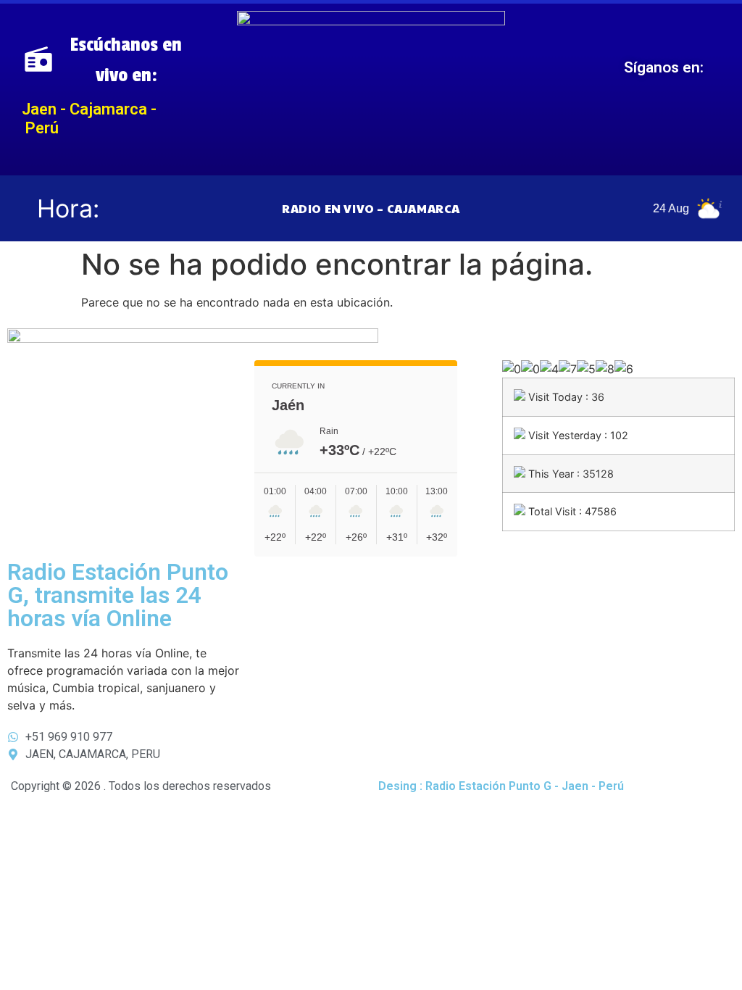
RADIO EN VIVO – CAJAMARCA (371, 208)
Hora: (68, 208)
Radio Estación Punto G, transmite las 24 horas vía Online (117, 595)
